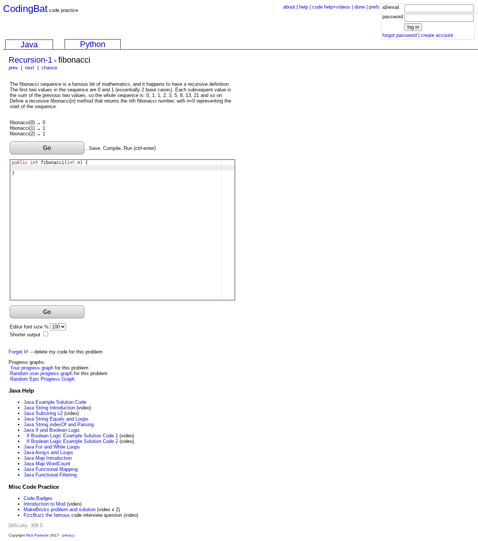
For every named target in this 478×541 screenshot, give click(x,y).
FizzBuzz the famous (47, 515)
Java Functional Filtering (50, 475)
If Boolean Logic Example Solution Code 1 (72, 435)
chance (49, 67)
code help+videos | (333, 7)
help (303, 7)
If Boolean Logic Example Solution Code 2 (72, 441)
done (359, 7)
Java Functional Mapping (51, 469)
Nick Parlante (37, 535)
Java (29, 44)
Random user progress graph (41, 373)
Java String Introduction (49, 408)
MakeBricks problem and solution (60, 509)
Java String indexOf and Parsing (59, 424)
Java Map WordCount (47, 463)
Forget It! (18, 352)
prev (13, 67)
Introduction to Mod (44, 504)
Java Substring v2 (43, 413)
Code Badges (38, 498)
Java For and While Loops (52, 447)
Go (47, 147)
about (289, 7)
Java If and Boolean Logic (52, 430)
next (29, 67)
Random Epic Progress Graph (42, 379)
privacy (68, 535)
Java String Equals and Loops (56, 419)
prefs (374, 7)
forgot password (399, 35)
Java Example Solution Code (55, 402)
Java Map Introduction (48, 458)
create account (437, 35)
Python (92, 44)
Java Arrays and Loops (48, 452)
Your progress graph (31, 368)
